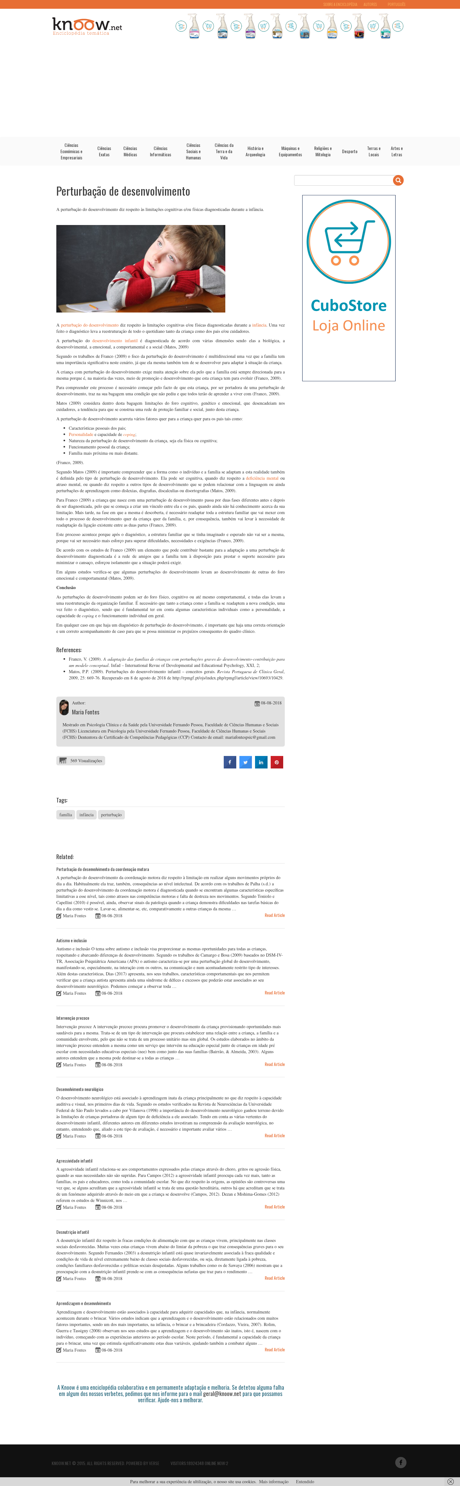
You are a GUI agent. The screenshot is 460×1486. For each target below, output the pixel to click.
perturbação (111, 815)
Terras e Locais (374, 151)
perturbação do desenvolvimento (90, 325)
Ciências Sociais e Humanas (193, 151)
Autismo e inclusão (71, 940)
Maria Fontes (85, 712)
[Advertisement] (230, 90)
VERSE (154, 1463)
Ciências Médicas (130, 151)
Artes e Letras (397, 151)
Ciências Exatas (104, 151)
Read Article (275, 915)
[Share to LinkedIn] (261, 766)
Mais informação (274, 1481)
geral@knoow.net (222, 1393)
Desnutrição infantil (72, 1231)
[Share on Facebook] (230, 766)
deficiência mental (262, 478)
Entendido (305, 1481)
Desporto (349, 151)
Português (396, 4)
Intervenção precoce (72, 1017)
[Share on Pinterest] (277, 766)
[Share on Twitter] (245, 766)
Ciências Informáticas (160, 151)
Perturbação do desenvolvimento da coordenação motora (102, 869)
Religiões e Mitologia (323, 151)
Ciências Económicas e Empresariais (71, 151)
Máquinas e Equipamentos (290, 151)
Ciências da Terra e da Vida (224, 151)
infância (259, 325)
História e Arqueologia (255, 151)
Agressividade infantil (74, 1160)
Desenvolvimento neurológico (79, 1089)
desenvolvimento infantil (114, 340)
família (65, 815)
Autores (370, 4)
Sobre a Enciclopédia (340, 4)
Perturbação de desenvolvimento (123, 190)
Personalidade (81, 434)
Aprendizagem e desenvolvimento (83, 1303)
